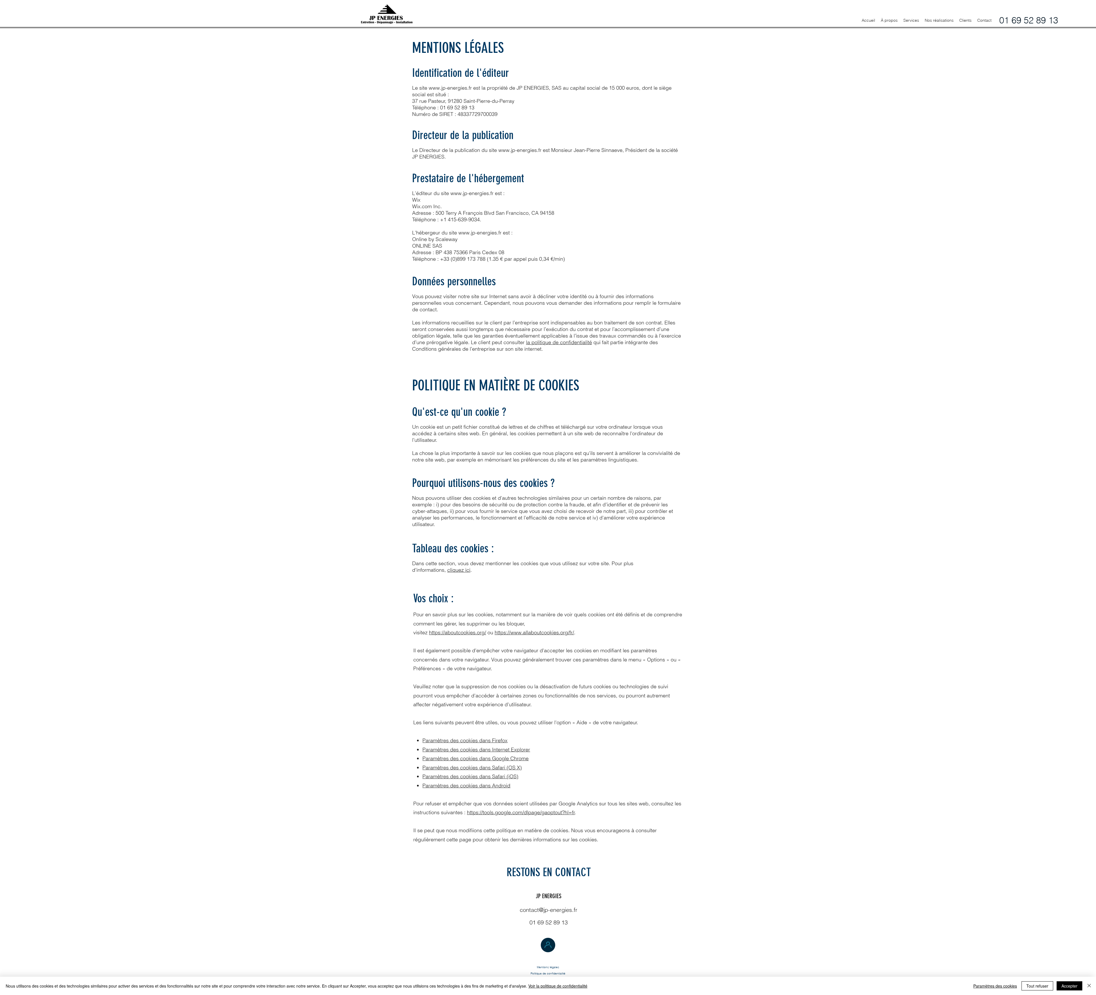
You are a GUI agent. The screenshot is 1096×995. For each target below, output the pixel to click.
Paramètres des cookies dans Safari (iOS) (470, 776)
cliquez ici (458, 570)
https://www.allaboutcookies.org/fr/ (534, 632)
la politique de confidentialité (559, 342)
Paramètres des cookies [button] (995, 986)
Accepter (1069, 986)
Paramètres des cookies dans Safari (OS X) (472, 767)
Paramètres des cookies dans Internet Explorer (476, 749)
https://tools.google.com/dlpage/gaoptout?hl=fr (521, 812)
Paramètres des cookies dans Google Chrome (475, 758)
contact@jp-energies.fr (548, 909)
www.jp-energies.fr (450, 88)
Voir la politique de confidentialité (557, 986)
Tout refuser (1037, 986)
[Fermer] (1089, 985)
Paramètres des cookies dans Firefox (464, 740)
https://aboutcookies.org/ (457, 632)
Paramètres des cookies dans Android (466, 785)
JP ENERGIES (548, 896)
